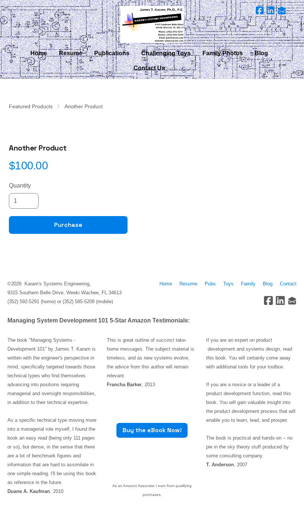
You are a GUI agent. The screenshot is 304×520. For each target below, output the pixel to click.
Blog (267, 284)
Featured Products (31, 106)
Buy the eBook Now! (152, 430)
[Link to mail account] (281, 10)
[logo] (152, 24)
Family (248, 284)
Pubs (210, 284)
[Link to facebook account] (260, 10)
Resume (189, 284)
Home (165, 284)
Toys (228, 284)
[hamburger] (24, 12)
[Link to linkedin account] (270, 10)
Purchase (68, 225)
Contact (288, 284)
